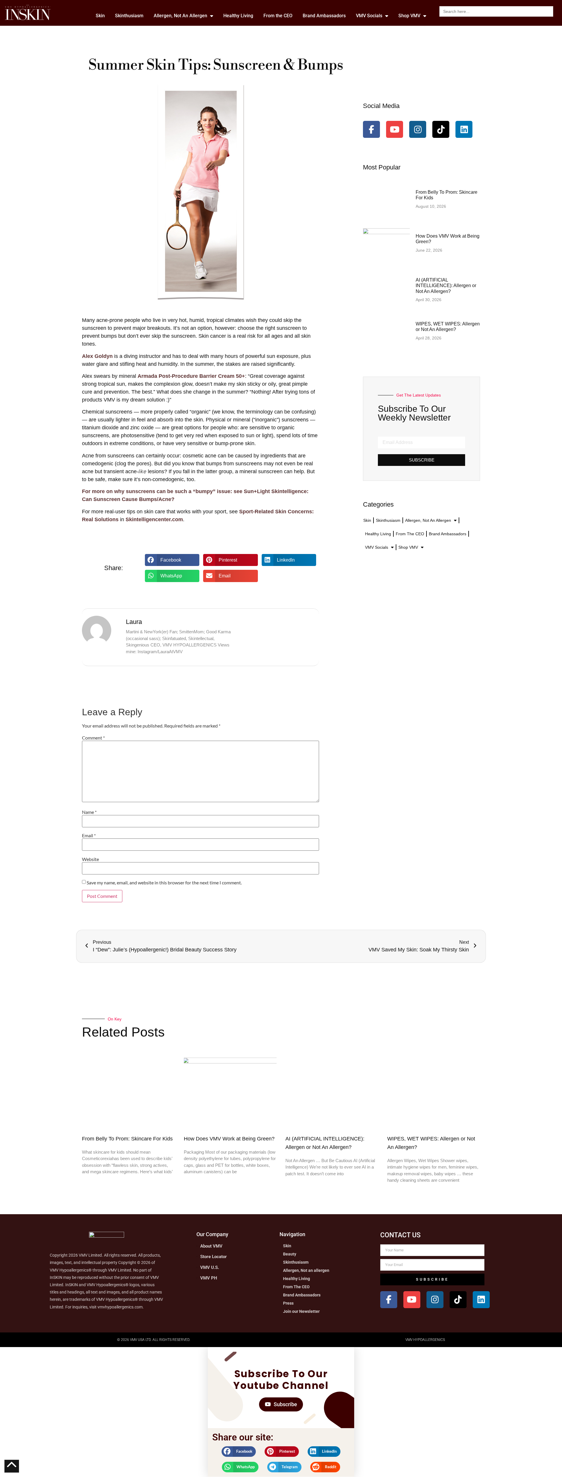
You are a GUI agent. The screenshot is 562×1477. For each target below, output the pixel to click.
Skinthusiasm (129, 15)
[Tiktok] (440, 129)
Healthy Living (238, 15)
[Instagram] (417, 129)
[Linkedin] (463, 129)
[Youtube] (394, 129)
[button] (172, 560)
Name (89, 812)
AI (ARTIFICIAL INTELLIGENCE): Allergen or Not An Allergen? (446, 285)
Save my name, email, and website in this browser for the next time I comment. (164, 882)
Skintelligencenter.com (154, 519)
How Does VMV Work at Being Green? (229, 1139)
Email (89, 835)
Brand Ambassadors (324, 15)
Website (90, 859)
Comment (93, 737)
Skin (100, 15)
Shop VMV (409, 15)
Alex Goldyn (97, 356)
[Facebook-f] (371, 129)
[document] (281, 1412)
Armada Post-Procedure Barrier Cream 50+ (191, 376)
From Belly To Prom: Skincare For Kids (127, 1139)
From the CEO (277, 15)
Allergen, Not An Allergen (180, 15)
